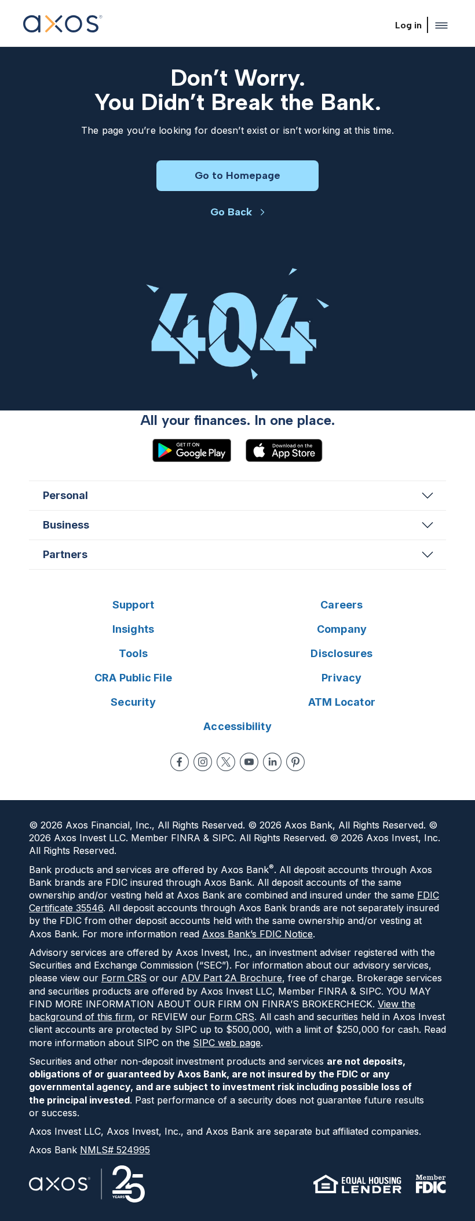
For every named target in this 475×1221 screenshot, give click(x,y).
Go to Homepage (237, 175)
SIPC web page (227, 1042)
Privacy (341, 678)
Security (133, 702)
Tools (133, 653)
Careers (341, 605)
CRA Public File (133, 678)
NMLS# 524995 (115, 1150)
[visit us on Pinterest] (295, 762)
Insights (133, 629)
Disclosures (341, 653)
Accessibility (237, 726)
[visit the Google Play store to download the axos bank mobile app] (191, 450)
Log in (408, 25)
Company (342, 629)
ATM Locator (341, 702)
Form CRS (124, 978)
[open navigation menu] (441, 25)
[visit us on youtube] (249, 762)
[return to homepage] (63, 25)
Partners (65, 554)
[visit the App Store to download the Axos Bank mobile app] (284, 450)
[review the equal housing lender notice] (357, 1184)
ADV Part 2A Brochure (231, 978)
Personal (65, 495)
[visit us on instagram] (202, 762)
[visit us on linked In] (272, 762)
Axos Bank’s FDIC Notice (257, 934)
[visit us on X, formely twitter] (226, 762)
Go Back (231, 212)
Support (133, 605)
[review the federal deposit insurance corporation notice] (430, 1184)
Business (66, 525)
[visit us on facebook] (179, 762)
